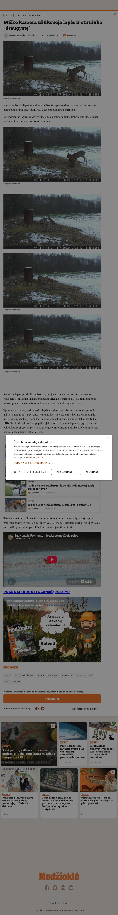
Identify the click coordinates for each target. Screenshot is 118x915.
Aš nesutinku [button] (65, 471)
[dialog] (59, 457)
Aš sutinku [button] (92, 471)
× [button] (107, 438)
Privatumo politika (34, 457)
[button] (59, 463)
